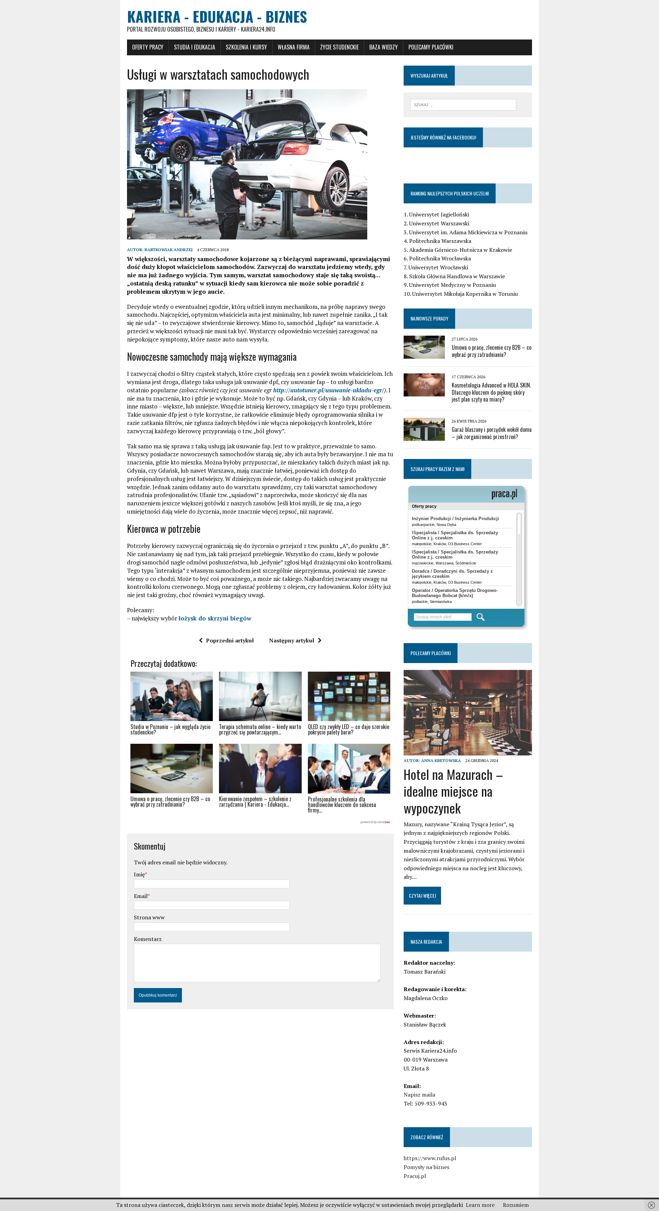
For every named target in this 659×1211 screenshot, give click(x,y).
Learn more (480, 1205)
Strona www (149, 917)
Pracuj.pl (415, 1176)
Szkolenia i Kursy (246, 47)
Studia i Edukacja (194, 47)
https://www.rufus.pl (430, 1158)
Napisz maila (419, 1094)
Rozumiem (516, 1205)
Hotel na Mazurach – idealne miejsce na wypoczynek (453, 791)
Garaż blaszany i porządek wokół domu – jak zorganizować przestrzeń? (492, 433)
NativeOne (260, 822)
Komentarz (148, 939)
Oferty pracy (147, 47)
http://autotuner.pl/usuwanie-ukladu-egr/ (328, 390)
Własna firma (294, 47)
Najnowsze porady (429, 318)
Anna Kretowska (441, 760)
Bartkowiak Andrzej (168, 249)
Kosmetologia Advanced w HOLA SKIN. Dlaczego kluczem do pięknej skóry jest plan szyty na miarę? (491, 392)
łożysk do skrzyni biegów (214, 618)
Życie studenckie (339, 47)
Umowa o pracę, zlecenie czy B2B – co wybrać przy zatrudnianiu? (491, 351)
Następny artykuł (291, 640)
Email (141, 896)
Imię (139, 874)
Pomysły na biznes (426, 1167)
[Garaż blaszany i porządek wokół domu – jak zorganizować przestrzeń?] (424, 436)
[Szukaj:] (463, 104)
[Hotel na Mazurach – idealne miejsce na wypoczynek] (468, 751)
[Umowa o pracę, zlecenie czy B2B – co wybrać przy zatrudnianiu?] (424, 354)
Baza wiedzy (383, 47)
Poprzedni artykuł (230, 640)
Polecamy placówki (430, 47)
